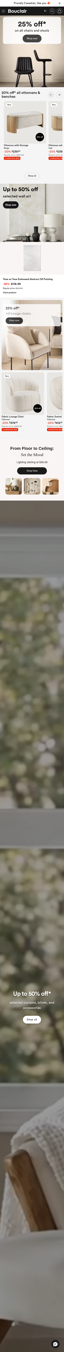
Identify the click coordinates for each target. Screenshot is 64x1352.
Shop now (32, 38)
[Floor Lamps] (32, 486)
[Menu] (3, 11)
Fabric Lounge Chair (13, 416)
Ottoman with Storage (16, 145)
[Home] (17, 11)
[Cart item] (59, 11)
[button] (55, 1344)
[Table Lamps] (13, 486)
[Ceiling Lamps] (50, 486)
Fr (45, 11)
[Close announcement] (59, 3)
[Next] (59, 94)
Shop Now (32, 471)
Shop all (32, 176)
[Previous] (51, 94)
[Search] (52, 11)
